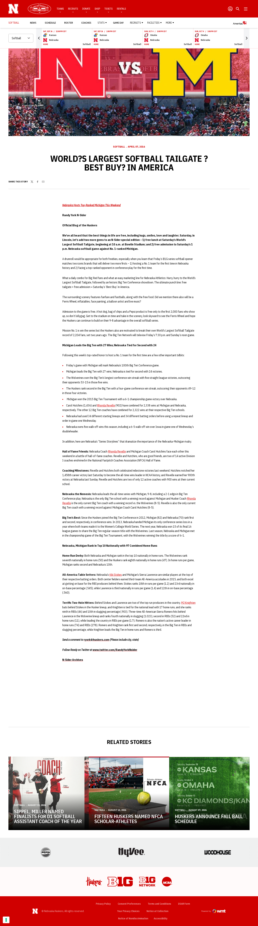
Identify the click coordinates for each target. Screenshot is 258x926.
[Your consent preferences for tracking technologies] (6, 920)
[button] (39, 38)
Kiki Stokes (115, 574)
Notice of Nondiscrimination (133, 918)
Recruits (73, 8)
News (33, 22)
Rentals (121, 8)
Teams (60, 8)
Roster (68, 22)
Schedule (50, 22)
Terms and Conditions (159, 903)
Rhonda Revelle (106, 405)
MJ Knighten (188, 602)
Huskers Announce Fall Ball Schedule (209, 818)
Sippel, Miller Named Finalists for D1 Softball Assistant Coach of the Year (48, 816)
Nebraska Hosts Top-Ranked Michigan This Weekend (91, 205)
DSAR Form (184, 903)
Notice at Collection (157, 911)
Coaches (86, 22)
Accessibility (160, 918)
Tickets (108, 8)
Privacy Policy (103, 903)
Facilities (153, 22)
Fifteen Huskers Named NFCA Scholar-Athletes (128, 818)
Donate (86, 8)
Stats (101, 22)
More (169, 22)
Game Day (118, 22)
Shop (97, 8)
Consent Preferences (129, 903)
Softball (119, 146)
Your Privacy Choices (128, 911)
